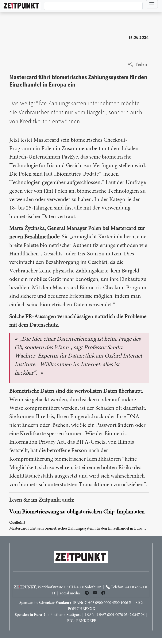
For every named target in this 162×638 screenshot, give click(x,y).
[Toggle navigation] (152, 4)
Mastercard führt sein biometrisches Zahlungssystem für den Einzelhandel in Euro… (77, 529)
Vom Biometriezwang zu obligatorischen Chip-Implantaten (77, 512)
